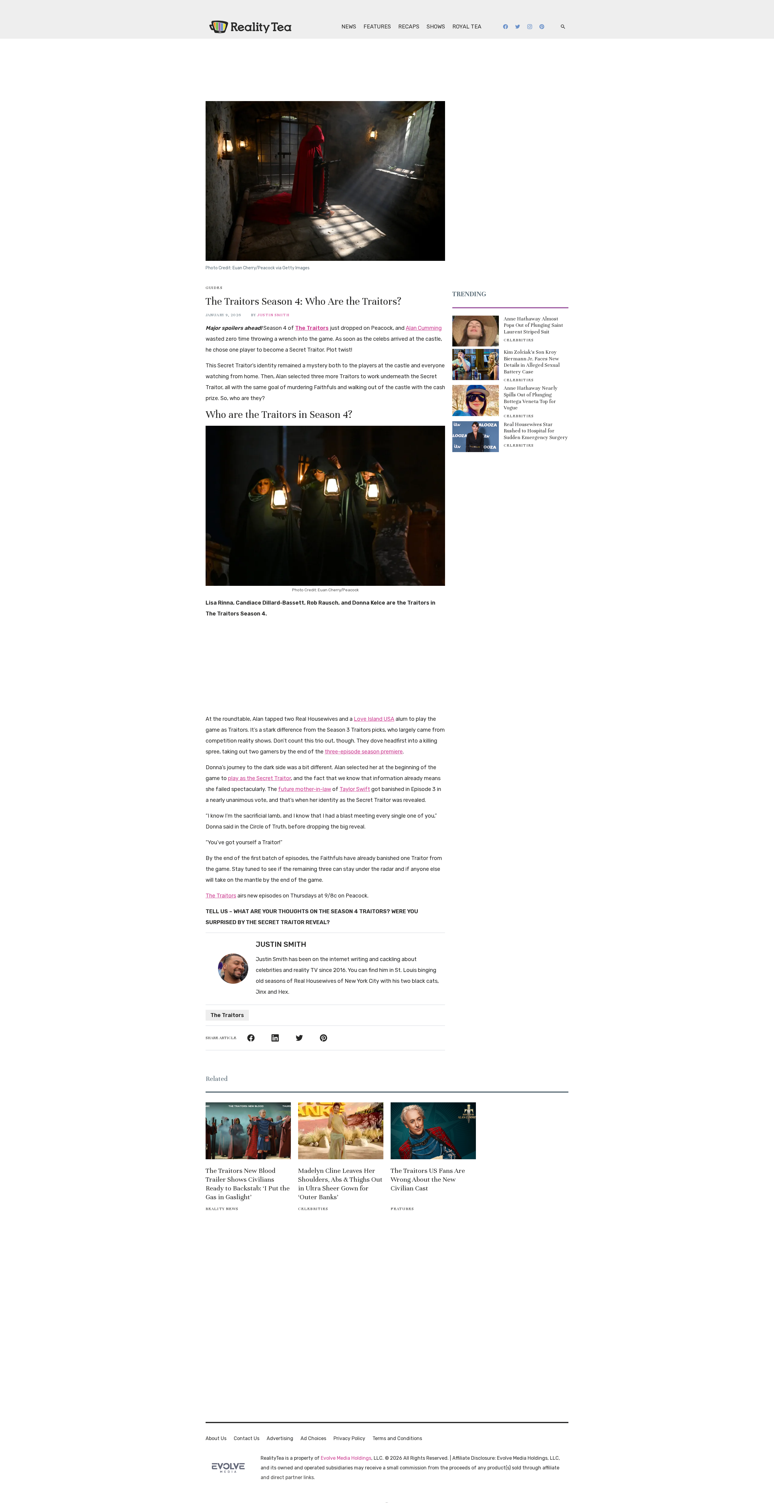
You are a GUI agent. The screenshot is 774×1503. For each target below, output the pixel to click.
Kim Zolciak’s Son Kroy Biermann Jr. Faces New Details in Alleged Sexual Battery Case (532, 362)
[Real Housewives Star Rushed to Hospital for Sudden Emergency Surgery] (475, 436)
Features (377, 26)
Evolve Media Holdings (346, 1458)
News (348, 26)
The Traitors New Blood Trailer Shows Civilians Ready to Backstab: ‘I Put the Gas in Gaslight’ (248, 1184)
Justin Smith (273, 315)
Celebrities (519, 340)
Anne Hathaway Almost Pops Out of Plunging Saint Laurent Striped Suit (533, 325)
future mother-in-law (304, 789)
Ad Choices (313, 1438)
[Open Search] (563, 27)
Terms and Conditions (397, 1438)
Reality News (222, 1208)
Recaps (408, 26)
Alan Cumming (424, 328)
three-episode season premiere (364, 751)
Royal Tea (466, 26)
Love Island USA (374, 719)
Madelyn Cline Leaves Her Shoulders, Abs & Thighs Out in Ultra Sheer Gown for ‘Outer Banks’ (340, 1184)
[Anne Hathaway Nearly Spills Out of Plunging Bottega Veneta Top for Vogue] (475, 400)
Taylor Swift (355, 789)
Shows (436, 26)
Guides (214, 287)
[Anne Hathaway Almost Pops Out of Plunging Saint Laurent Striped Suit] (475, 331)
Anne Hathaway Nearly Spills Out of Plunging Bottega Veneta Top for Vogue (531, 398)
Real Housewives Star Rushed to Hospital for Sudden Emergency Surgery (536, 431)
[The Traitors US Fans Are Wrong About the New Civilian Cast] (433, 1130)
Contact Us (246, 1438)
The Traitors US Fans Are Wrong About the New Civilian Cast (428, 1179)
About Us (216, 1438)
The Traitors (312, 328)
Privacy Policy (349, 1438)
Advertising (280, 1438)
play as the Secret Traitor (259, 778)
